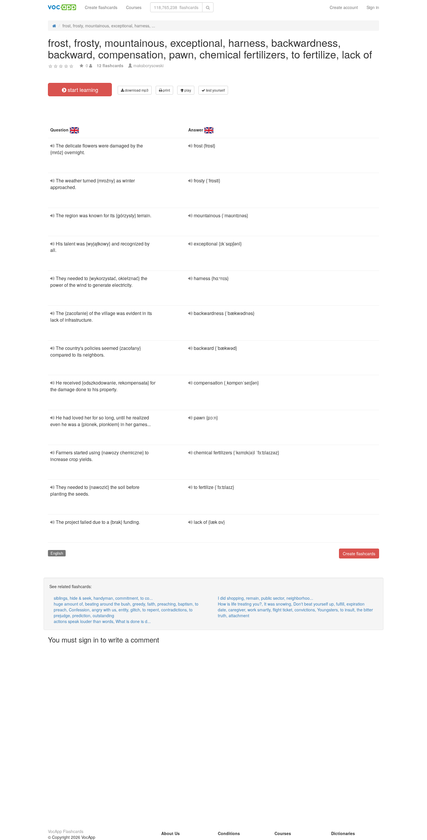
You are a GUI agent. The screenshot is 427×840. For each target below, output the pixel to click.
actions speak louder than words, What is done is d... (102, 621)
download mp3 (136, 90)
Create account (344, 7)
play (187, 90)
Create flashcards (101, 7)
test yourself (215, 90)
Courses (133, 7)
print (166, 90)
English (57, 553)
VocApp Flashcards (65, 831)
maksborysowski (148, 65)
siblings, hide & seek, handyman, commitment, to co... (103, 598)
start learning (82, 89)
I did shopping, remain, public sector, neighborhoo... (265, 598)
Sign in (373, 7)
